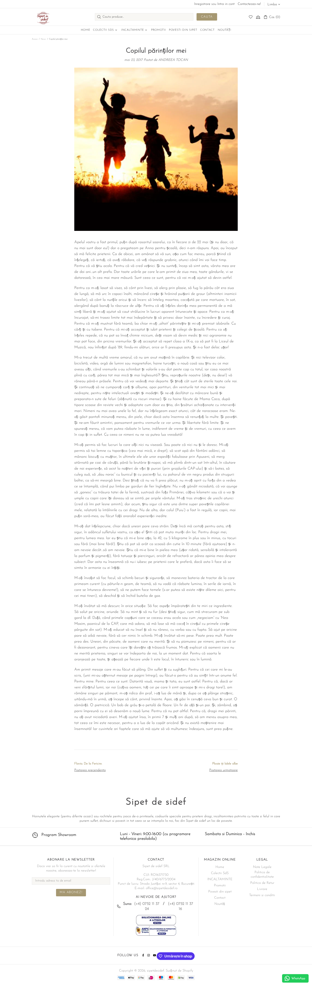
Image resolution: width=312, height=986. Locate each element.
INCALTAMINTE (219, 879)
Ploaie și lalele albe (225, 763)
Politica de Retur (262, 883)
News (43, 39)
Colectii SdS (220, 873)
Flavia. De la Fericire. (88, 763)
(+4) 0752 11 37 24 (146, 906)
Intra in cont (226, 4)
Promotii (220, 885)
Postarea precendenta (90, 770)
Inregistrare (202, 4)
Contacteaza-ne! (249, 4)
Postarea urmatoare (223, 770)
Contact (219, 898)
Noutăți (219, 904)
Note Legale (262, 867)
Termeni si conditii (262, 895)
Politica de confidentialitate (262, 875)
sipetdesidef (42, 17)
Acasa (35, 39)
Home (219, 867)
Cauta (207, 16)
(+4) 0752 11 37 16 (180, 906)
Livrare (262, 889)
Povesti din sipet (220, 891)
